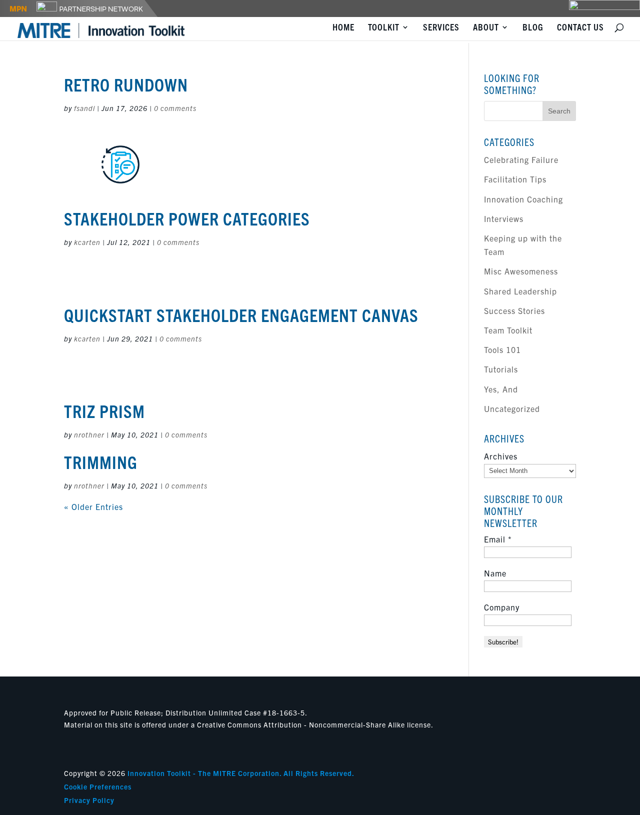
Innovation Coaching (523, 199)
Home (343, 28)
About (486, 28)
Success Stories (514, 311)
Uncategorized (512, 409)
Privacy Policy (89, 800)
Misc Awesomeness (521, 271)
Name (495, 573)
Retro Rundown (126, 84)
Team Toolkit (508, 330)
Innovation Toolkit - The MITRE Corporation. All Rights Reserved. (241, 773)
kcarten (87, 242)
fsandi (84, 108)
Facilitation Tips (515, 179)
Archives (501, 456)
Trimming (101, 461)
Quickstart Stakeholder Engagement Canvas (241, 315)
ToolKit (384, 28)
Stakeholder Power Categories (187, 218)
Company (502, 607)
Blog (533, 28)
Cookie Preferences (98, 786)
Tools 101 (502, 349)
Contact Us (580, 28)
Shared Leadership (520, 291)
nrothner (89, 434)
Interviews (504, 219)
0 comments (175, 108)
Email (498, 539)
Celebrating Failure (521, 159)
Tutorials (501, 369)
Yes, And (501, 389)
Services (441, 28)
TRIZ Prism (104, 411)
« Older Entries (93, 507)
